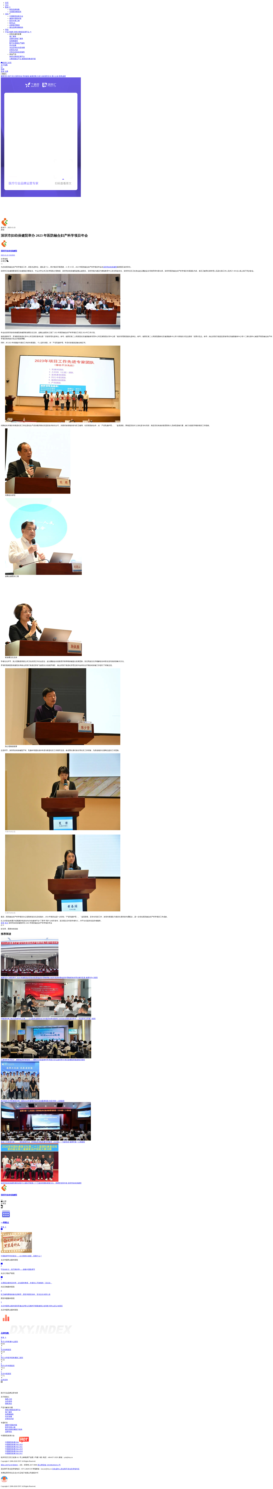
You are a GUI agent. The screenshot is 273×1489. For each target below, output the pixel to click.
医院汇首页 (7, 63)
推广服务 (8, 1412)
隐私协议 (8, 1403)
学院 (7, 30)
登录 (2, 71)
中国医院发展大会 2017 (14, 1453)
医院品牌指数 (14, 9)
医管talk (12, 23)
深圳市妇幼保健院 (110, 267)
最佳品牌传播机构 (16, 27)
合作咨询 (8, 1401)
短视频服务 (9, 1414)
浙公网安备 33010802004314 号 (49, 1465)
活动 (7, 14)
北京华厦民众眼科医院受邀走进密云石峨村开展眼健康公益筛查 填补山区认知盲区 (32, 1306)
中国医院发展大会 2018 (14, 1451)
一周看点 (5, 1222)
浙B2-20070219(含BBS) (9, 1465)
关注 (7, 5)
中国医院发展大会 (16, 16)
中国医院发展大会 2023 (14, 1444)
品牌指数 (5, 1333)
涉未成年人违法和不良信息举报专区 (65, 1469)
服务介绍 (8, 1399)
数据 (7, 7)
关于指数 (4, 65)
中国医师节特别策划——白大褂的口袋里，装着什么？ (21, 1256)
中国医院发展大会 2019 (14, 1449)
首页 (7, 3)
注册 (6, 71)
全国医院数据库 (15, 12)
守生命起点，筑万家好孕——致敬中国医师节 (18, 1269)
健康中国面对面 (15, 18)
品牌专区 (8, 1432)
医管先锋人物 (14, 21)
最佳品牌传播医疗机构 (13, 1429)
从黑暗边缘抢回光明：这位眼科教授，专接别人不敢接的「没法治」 (26, 1283)
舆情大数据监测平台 (12, 1410)
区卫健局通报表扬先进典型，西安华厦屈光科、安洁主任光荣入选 (25, 1294)
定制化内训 (9, 1419)
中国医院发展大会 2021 (14, 1447)
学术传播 (8, 1416)
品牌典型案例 (14, 25)
